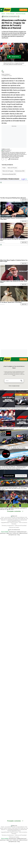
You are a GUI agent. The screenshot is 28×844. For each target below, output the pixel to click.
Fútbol (4, 167)
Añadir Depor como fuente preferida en (11, 16)
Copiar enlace (14, 159)
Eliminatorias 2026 (19, 171)
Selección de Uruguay (7, 171)
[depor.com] (7, 10)
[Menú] (1, 9)
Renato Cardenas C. (6, 74)
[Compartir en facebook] (3, 159)
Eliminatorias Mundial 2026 (9, 174)
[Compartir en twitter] (6, 159)
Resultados (23, 9)
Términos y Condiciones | (8, 835)
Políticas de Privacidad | (21, 835)
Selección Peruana (12, 167)
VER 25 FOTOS (15, 56)
